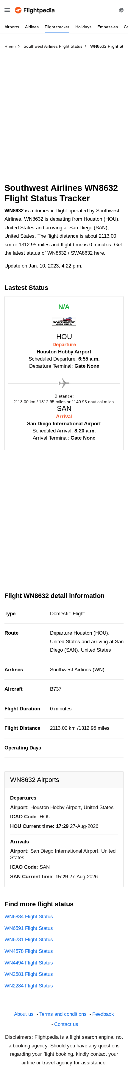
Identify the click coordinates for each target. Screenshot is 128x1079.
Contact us (66, 1024)
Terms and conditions (63, 1014)
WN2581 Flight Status (28, 974)
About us (24, 1014)
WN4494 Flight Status (28, 963)
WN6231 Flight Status (28, 939)
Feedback (103, 1014)
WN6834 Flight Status (28, 916)
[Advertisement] (64, 119)
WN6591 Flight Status (28, 928)
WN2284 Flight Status (28, 986)
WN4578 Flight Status (28, 951)
